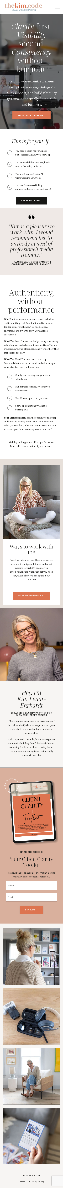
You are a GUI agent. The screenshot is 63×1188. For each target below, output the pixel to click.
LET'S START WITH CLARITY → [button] (31, 115)
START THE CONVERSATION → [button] (31, 596)
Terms (22, 1182)
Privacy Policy (36, 1182)
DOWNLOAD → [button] (31, 910)
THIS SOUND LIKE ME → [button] (31, 200)
